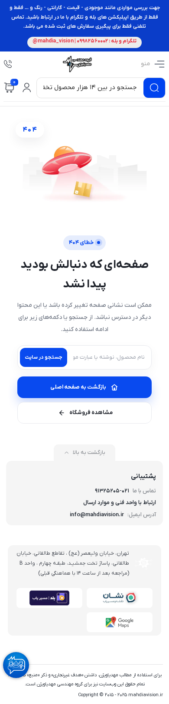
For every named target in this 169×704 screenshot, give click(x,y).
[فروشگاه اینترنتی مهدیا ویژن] (77, 64)
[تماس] (7, 64)
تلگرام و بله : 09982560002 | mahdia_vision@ (84, 41)
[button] (27, 88)
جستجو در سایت (43, 357)
